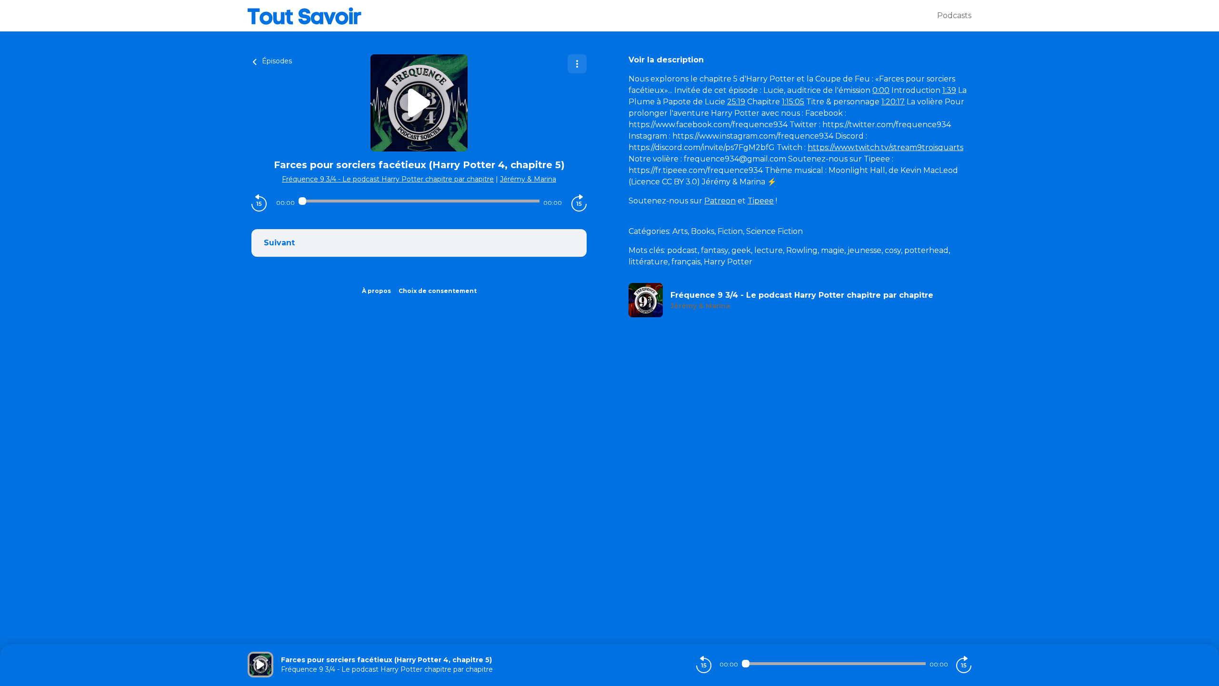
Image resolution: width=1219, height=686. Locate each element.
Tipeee (761, 200)
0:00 (880, 90)
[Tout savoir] (592, 16)
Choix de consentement (438, 290)
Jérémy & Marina (528, 179)
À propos (376, 290)
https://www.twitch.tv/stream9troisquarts (885, 147)
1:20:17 (893, 101)
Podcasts (954, 15)
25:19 (736, 101)
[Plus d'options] (577, 63)
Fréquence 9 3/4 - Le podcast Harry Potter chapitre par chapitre (388, 179)
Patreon (720, 200)
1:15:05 (793, 101)
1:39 (949, 90)
